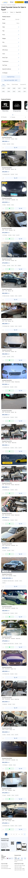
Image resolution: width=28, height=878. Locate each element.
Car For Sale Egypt (4, 865)
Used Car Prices (10, 76)
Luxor (5, 550)
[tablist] (14, 84)
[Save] (25, 122)
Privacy (15, 861)
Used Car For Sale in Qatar (19, 868)
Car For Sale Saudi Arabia (6, 868)
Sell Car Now (8, 462)
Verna (16, 174)
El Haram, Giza (6, 673)
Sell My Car (20, 2)
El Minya (5, 235)
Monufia (5, 704)
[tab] (3, 84)
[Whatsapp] (9, 208)
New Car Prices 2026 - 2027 (10, 80)
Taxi (15, 265)
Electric (4, 582)
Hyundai (12, 174)
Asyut (5, 795)
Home (15, 857)
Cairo (5, 204)
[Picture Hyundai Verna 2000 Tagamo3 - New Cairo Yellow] (14, 565)
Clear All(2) (18, 12)
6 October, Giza (6, 326)
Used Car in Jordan (18, 867)
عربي (12, 2)
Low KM (17, 235)
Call (16, 147)
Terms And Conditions (18, 860)
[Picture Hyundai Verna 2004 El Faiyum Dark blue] (14, 749)
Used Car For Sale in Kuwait (19, 865)
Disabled (19, 265)
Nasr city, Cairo (6, 295)
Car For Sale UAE (4, 867)
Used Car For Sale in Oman (19, 869)
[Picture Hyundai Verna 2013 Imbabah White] (14, 371)
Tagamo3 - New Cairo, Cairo (9, 643)
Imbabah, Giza (6, 386)
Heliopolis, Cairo (6, 174)
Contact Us (16, 858)
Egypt (10, 858)
